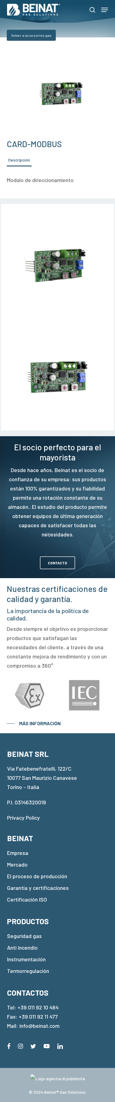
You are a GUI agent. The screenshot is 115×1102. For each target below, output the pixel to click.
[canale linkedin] (60, 1045)
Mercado (17, 864)
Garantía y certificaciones (38, 887)
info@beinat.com (39, 1025)
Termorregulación (28, 970)
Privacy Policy (23, 817)
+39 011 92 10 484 (38, 1007)
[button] (104, 10)
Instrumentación (26, 959)
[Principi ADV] (57, 1081)
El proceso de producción (37, 876)
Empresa (17, 852)
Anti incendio (22, 947)
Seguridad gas (24, 935)
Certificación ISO (27, 899)
